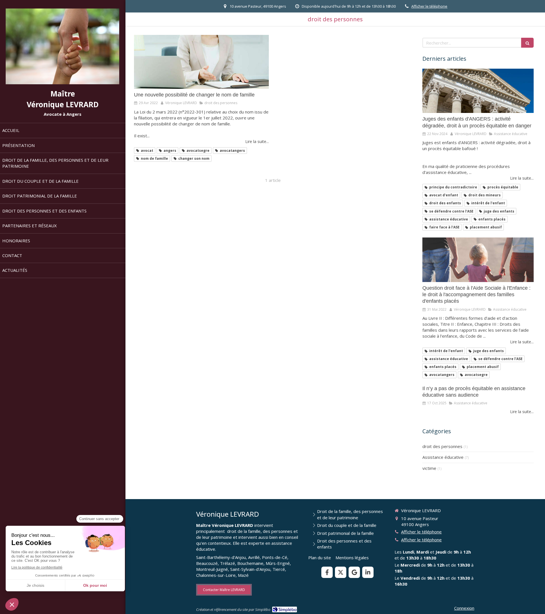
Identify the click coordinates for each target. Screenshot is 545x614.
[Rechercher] (527, 43)
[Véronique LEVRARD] (62, 82)
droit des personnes (442, 446)
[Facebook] (327, 572)
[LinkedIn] (368, 572)
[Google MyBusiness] (354, 572)
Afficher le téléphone (429, 6)
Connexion (464, 608)
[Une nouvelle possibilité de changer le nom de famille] (201, 62)
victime (429, 468)
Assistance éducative (443, 457)
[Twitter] (340, 572)
